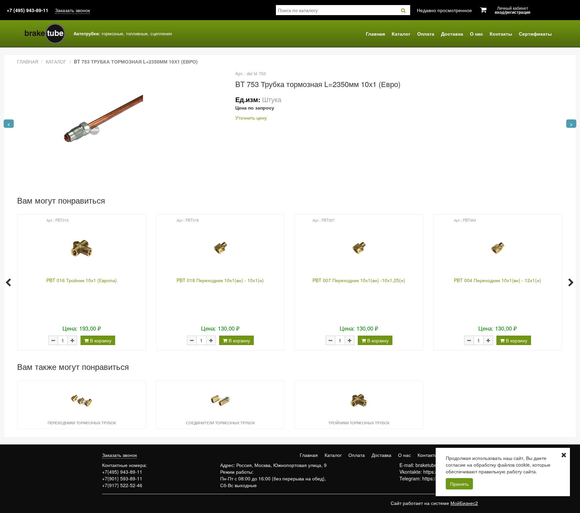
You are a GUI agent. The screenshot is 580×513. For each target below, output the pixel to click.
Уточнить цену (251, 117)
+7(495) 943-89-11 (122, 471)
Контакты (501, 33)
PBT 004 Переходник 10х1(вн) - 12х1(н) (497, 280)
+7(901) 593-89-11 (122, 478)
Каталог (401, 33)
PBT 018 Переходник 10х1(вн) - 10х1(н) (220, 280)
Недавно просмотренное (444, 10)
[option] (81, 281)
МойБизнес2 (464, 503)
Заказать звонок (72, 10)
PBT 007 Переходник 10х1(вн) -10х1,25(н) (358, 280)
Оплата (425, 33)
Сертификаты (535, 33)
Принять (459, 483)
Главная (375, 33)
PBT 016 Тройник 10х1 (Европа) (81, 280)
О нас (476, 33)
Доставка (452, 33)
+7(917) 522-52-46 (122, 485)
